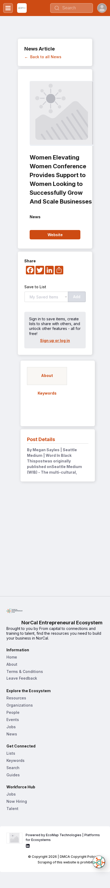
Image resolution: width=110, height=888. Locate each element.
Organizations (19, 705)
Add (76, 296)
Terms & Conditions (24, 671)
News (11, 734)
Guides (13, 775)
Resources (16, 698)
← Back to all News (42, 56)
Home (11, 657)
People (12, 712)
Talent (12, 808)
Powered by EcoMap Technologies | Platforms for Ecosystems (63, 837)
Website (55, 234)
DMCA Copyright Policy (78, 857)
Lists (10, 753)
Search (12, 767)
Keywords (15, 760)
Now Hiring (16, 801)
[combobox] (71, 8)
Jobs (11, 727)
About (11, 664)
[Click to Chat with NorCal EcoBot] (98, 861)
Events (12, 719)
